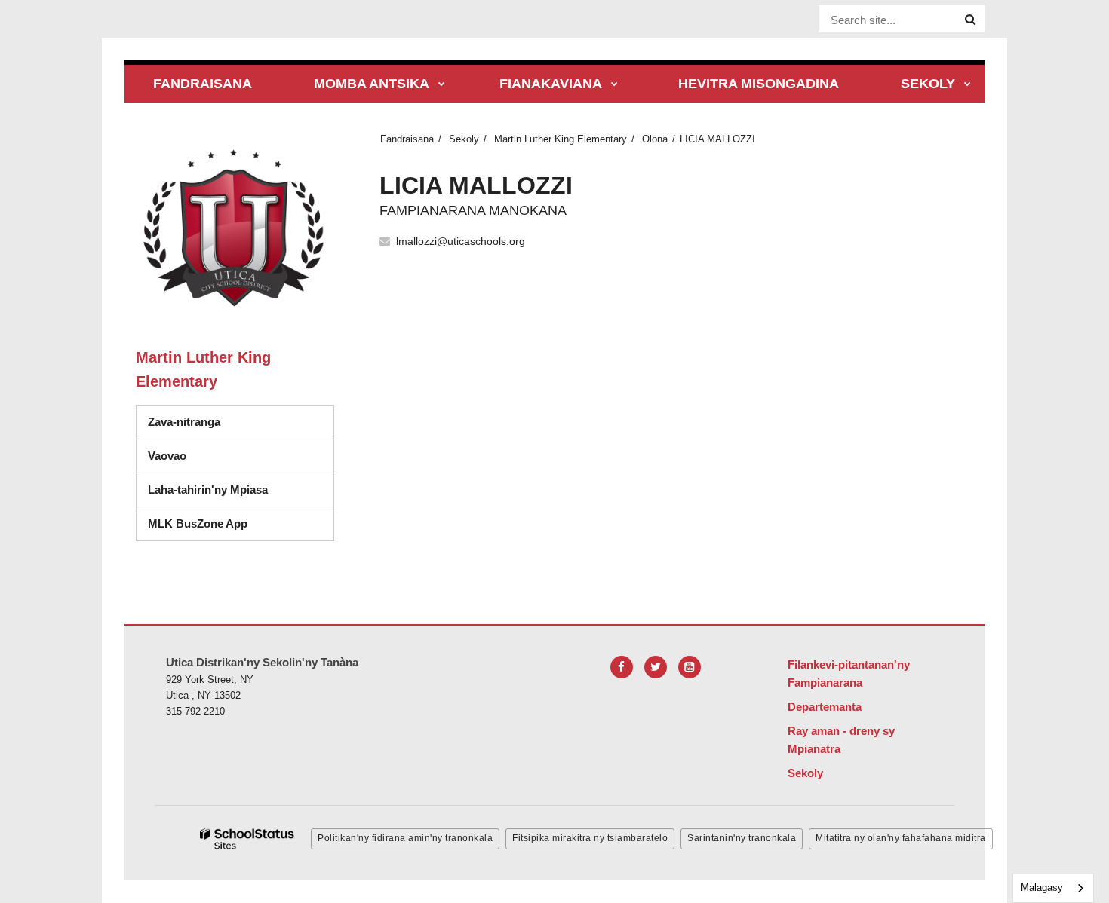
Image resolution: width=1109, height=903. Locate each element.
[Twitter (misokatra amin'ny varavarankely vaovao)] (655, 667)
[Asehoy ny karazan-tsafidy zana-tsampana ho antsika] (441, 85)
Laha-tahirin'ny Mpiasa (208, 489)
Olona (655, 139)
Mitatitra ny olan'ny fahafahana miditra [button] (901, 838)
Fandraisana (407, 139)
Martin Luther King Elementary (560, 139)
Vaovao (167, 455)
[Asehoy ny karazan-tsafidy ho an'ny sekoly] (967, 85)
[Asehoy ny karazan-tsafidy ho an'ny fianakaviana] (614, 85)
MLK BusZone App (197, 523)
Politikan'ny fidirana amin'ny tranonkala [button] (405, 838)
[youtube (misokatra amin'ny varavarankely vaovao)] (689, 667)
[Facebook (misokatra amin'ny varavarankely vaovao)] (621, 667)
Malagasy (1042, 887)
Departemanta (825, 706)
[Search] (970, 19)
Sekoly (464, 139)
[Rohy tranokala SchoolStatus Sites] (247, 839)
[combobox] (1053, 888)
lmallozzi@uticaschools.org (460, 241)
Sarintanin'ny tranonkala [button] (741, 838)
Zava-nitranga (184, 421)
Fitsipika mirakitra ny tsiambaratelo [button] (590, 838)
